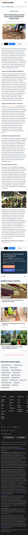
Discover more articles (14, 355)
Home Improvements (6, 382)
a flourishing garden (11, 106)
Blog (3, 6)
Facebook (12, 43)
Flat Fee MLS (5, 367)
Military (2, 414)
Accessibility (23, 444)
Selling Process (5, 370)
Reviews (11, 402)
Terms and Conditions (18, 448)
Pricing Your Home (18, 365)
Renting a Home (5, 387)
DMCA (18, 444)
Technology (12, 408)
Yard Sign (3, 411)
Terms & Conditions (6, 444)
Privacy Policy (13, 444)
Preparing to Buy (13, 380)
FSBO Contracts (13, 367)
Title (2, 408)
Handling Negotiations (16, 370)
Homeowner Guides (9, 6)
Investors (11, 410)
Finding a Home (5, 375)
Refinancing (15, 385)
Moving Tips (4, 380)
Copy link (19, 43)
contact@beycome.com (6, 434)
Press (10, 405)
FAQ (19, 402)
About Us (11, 400)
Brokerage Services (22, 492)
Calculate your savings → (20, 270)
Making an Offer (5, 377)
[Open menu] (25, 2)
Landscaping (17, 382)
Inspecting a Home (15, 375)
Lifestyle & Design (6, 385)
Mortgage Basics (15, 377)
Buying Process (16, 372)
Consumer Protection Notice (6, 493)
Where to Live (23, 380)
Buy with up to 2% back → (9, 270)
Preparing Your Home (6, 365)
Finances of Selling (6, 372)
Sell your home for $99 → (8, 266)
